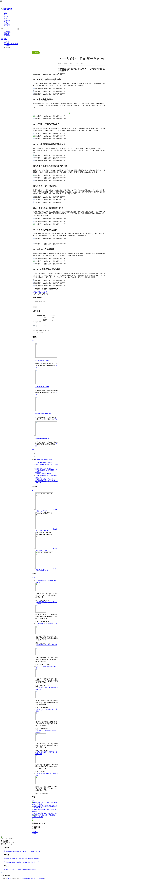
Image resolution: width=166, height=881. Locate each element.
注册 (5, 39)
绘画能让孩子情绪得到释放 (42, 387)
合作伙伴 (32, 851)
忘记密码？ (7, 32)
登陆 (2, 39)
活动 (5, 18)
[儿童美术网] (6, 9)
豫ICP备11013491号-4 (37, 878)
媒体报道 (26, 851)
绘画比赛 (18, 862)
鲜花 (34, 292)
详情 (55, 419)
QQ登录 (6, 34)
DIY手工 (18, 869)
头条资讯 (7, 858)
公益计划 (37, 851)
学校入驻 (36, 862)
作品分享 (30, 858)
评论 (35, 307)
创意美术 (7, 869)
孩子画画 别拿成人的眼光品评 (41, 331)
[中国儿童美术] (45, 64)
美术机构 (7, 862)
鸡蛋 (45, 292)
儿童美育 (13, 858)
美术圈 (6, 16)
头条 (5, 14)
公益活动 (30, 862)
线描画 (24, 869)
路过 (43, 292)
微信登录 (7, 35)
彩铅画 (34, 869)
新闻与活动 (7, 851)
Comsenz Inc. (26, 878)
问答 (5, 22)
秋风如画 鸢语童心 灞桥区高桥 (43, 413)
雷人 (40, 292)
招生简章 (24, 858)
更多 (33, 340)
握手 (37, 292)
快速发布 (7, 25)
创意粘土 (13, 869)
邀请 (82, 63)
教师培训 (13, 862)
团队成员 (14, 851)
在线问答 (36, 858)
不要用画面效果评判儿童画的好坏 (45, 479)
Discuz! (10, 878)
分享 (77, 63)
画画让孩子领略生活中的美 (42, 438)
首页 (5, 13)
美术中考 (7, 24)
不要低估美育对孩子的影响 (42, 360)
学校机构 (7, 20)
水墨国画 (29, 869)
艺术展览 (24, 862)
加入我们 (20, 851)
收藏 (71, 63)
